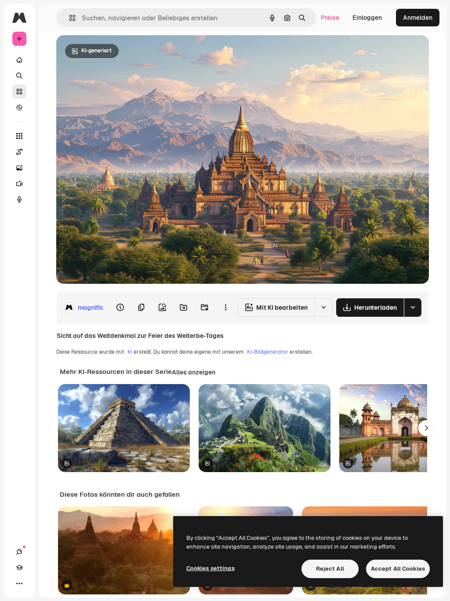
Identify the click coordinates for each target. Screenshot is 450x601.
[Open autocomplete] (69, 18)
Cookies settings (210, 568)
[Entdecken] (19, 107)
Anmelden (417, 18)
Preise (330, 18)
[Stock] (19, 91)
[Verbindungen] (19, 552)
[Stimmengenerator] (19, 199)
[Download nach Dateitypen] (412, 307)
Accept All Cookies (398, 568)
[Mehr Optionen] (225, 307)
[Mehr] (19, 583)
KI (129, 351)
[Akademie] (19, 568)
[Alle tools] (19, 136)
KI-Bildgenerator (267, 351)
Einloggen (367, 18)
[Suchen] (19, 76)
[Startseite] (19, 60)
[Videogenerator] (19, 183)
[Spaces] (19, 152)
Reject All (330, 568)
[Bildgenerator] (19, 168)
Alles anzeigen (193, 372)
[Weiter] (426, 428)
